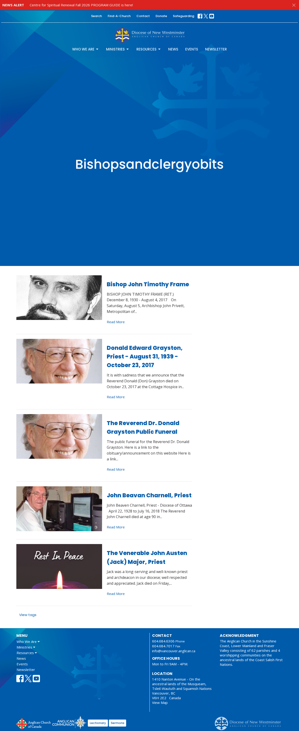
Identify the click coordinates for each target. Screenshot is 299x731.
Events (191, 49)
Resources (146, 49)
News (173, 49)
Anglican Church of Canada (33, 723)
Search (96, 16)
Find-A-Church (119, 16)
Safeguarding (183, 16)
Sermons (117, 723)
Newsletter (216, 49)
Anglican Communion (69, 722)
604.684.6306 (163, 641)
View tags (27, 614)
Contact (143, 16)
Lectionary (98, 723)
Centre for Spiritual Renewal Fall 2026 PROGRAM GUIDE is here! (81, 5)
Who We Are (83, 49)
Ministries (115, 49)
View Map (160, 702)
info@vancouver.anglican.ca (173, 651)
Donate (161, 16)
